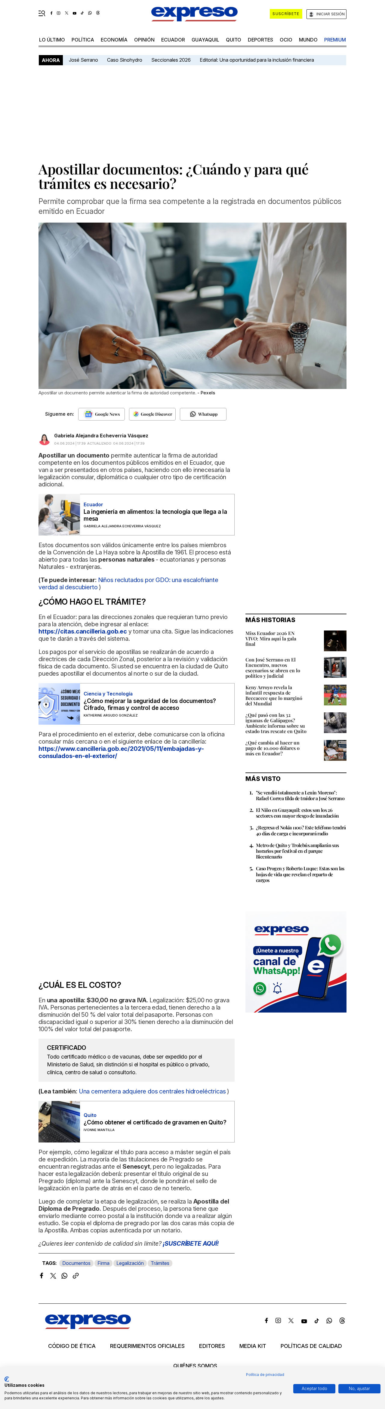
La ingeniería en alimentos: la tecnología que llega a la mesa (155, 515)
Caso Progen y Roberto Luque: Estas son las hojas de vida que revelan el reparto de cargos (300, 874)
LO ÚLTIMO (52, 39)
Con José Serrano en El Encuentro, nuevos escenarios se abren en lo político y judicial (272, 667)
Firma (103, 1263)
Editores (212, 1346)
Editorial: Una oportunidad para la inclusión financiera (257, 60)
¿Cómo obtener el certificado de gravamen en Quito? (155, 1122)
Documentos (76, 1263)
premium (335, 39)
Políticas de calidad (311, 1346)
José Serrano (83, 60)
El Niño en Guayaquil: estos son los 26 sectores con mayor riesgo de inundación (297, 813)
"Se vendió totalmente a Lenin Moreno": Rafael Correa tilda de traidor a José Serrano (300, 795)
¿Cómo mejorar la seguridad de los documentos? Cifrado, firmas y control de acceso (150, 704)
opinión (144, 39)
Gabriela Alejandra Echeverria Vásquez (101, 435)
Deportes (260, 39)
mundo (308, 39)
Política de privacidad (265, 1374)
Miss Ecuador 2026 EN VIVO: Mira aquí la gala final (270, 638)
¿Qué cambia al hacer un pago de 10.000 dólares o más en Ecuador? (272, 748)
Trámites (160, 1263)
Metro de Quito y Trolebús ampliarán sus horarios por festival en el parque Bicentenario (297, 851)
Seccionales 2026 (171, 60)
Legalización (130, 1263)
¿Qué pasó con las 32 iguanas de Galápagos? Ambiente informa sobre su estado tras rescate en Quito (275, 723)
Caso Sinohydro (124, 60)
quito (233, 39)
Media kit (252, 1346)
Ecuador (173, 39)
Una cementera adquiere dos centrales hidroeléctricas (153, 1091)
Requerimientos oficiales (147, 1346)
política (83, 39)
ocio (286, 39)
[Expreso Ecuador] (88, 1327)
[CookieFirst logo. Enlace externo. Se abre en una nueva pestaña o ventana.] (7, 1379)
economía (114, 39)
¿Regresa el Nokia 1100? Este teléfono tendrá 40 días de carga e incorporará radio (301, 830)
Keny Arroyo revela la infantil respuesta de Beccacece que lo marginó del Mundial (273, 695)
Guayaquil (205, 39)
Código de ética (72, 1346)
